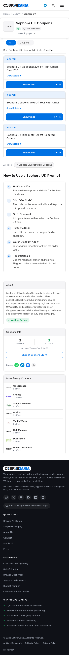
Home (6, 14)
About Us (8, 532)
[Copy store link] (33, 365)
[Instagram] (6, 497)
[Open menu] (62, 5)
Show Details (13, 75)
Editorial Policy (32, 643)
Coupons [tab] (25, 42)
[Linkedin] (36, 497)
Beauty (16, 14)
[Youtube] (21, 497)
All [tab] (11, 42)
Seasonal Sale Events (14, 580)
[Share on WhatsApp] (16, 365)
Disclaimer (8, 650)
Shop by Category (12, 526)
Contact (7, 538)
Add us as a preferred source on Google (28, 505)
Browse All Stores (12, 521)
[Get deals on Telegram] (45, 5)
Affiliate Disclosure (12, 643)
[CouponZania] (34, 468)
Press (6, 549)
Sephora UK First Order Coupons (35, 165)
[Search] (53, 5)
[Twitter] (13, 497)
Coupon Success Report (16, 591)
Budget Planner (11, 586)
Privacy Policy (50, 643)
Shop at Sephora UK (33, 355)
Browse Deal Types (13, 575)
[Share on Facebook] (28, 365)
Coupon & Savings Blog (15, 563)
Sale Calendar (10, 569)
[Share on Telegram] (22, 365)
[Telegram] (43, 497)
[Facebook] (28, 497)
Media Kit (8, 543)
